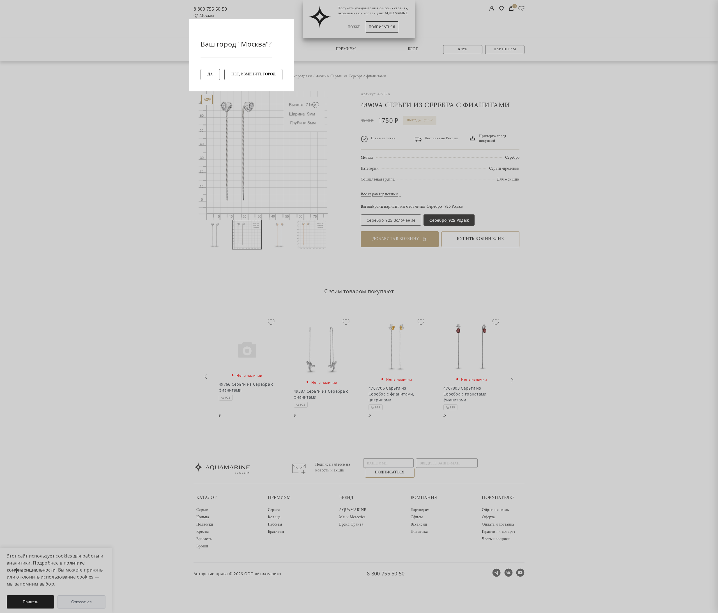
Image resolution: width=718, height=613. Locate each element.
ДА (210, 75)
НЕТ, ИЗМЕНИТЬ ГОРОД (253, 75)
